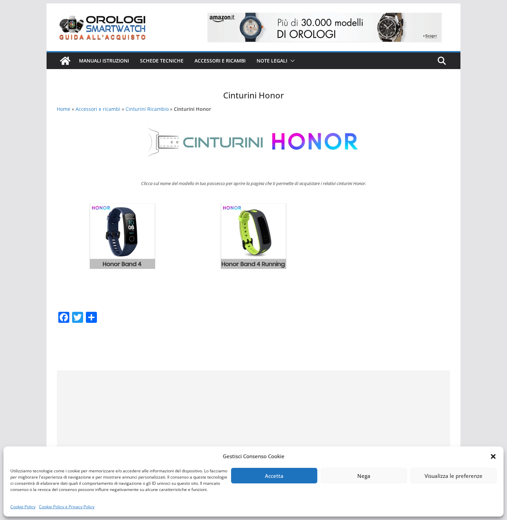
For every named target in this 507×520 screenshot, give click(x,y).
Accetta (274, 475)
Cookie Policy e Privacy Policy (67, 507)
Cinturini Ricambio (147, 109)
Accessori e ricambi (220, 60)
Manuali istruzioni (104, 60)
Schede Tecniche (161, 60)
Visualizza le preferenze (454, 475)
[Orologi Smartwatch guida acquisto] (65, 60)
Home (63, 109)
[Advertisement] (253, 418)
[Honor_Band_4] (122, 208)
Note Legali (272, 60)
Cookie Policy (23, 507)
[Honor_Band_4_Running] (253, 208)
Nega (363, 475)
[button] (493, 456)
